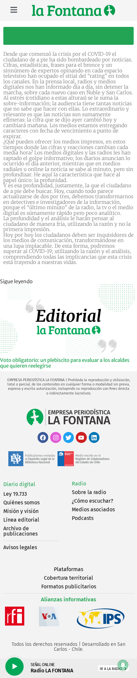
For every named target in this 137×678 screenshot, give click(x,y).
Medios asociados (93, 509)
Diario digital (19, 484)
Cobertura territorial (68, 578)
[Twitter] (68, 437)
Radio (79, 483)
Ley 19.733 (15, 494)
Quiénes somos (21, 502)
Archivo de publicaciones (20, 531)
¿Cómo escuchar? (92, 501)
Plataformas (68, 569)
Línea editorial (21, 520)
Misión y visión (21, 511)
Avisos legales (20, 547)
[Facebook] (43, 437)
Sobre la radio (89, 492)
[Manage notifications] (123, 665)
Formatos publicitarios (68, 586)
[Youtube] (81, 437)
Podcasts (82, 518)
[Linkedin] (94, 437)
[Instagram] (55, 437)
